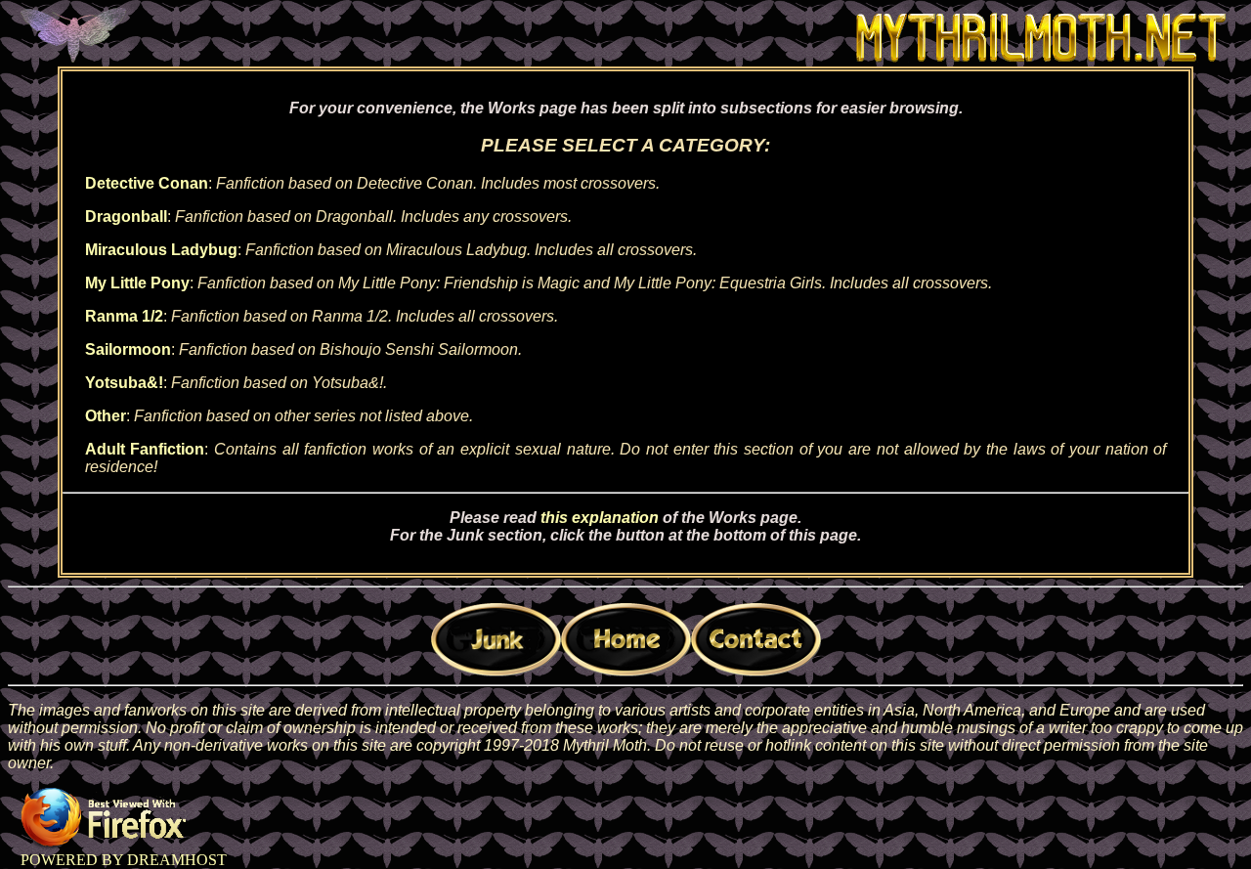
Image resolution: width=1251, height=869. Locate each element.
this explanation (599, 517)
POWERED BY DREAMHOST (124, 859)
